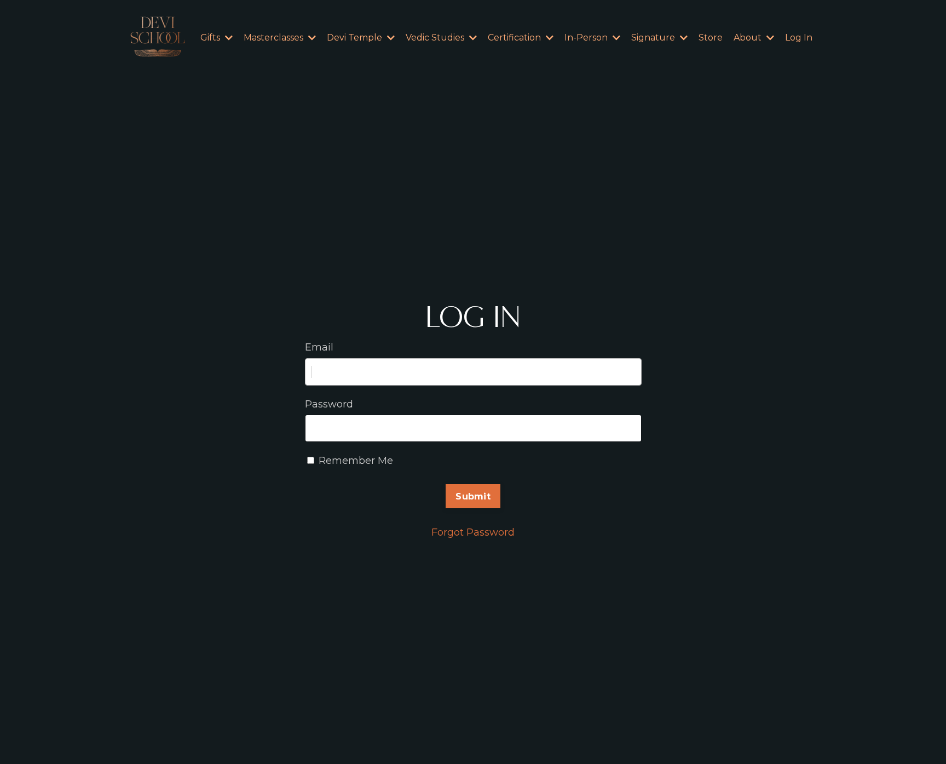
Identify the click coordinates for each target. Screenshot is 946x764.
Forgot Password (473, 532)
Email (319, 347)
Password (329, 404)
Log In (798, 37)
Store (711, 37)
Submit (473, 496)
